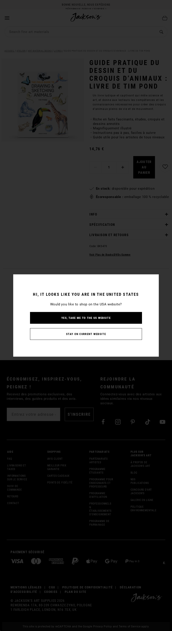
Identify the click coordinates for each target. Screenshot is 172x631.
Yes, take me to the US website (86, 318)
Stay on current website (86, 334)
